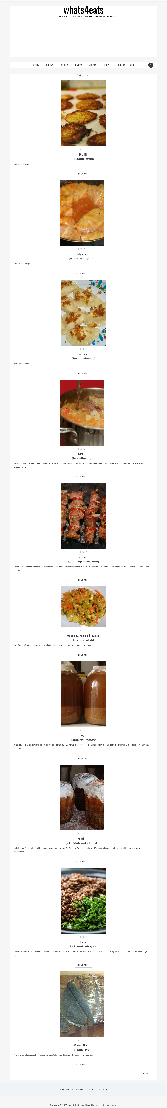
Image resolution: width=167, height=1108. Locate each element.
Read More (83, 174)
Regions (36, 65)
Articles (121, 65)
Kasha (83, 944)
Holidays (50, 65)
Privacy (103, 1090)
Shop (132, 65)
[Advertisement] (83, 39)
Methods (92, 65)
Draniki (83, 156)
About (79, 1090)
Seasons (78, 65)
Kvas (83, 737)
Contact (91, 1090)
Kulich (81, 840)
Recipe (83, 149)
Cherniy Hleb (81, 1047)
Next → (147, 1074)
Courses (64, 65)
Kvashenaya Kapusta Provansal (83, 637)
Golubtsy (81, 256)
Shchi (81, 456)
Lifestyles (107, 65)
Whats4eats (66, 1090)
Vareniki (83, 356)
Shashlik (83, 559)
